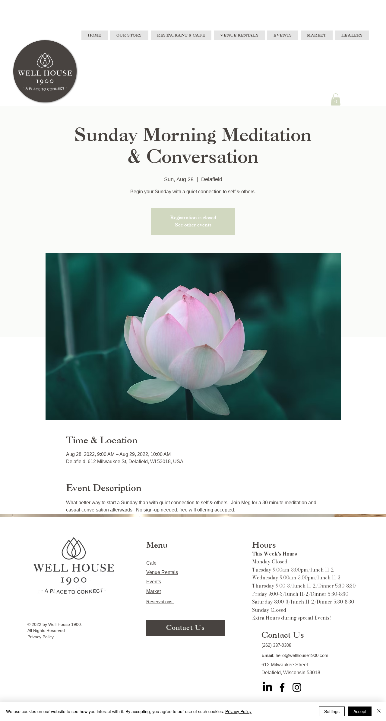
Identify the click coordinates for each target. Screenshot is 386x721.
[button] (336, 99)
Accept (359, 711)
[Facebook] (282, 687)
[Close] (378, 711)
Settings (332, 711)
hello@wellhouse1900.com (302, 655)
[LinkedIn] (267, 687)
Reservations (160, 601)
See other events (193, 225)
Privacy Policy (238, 711)
